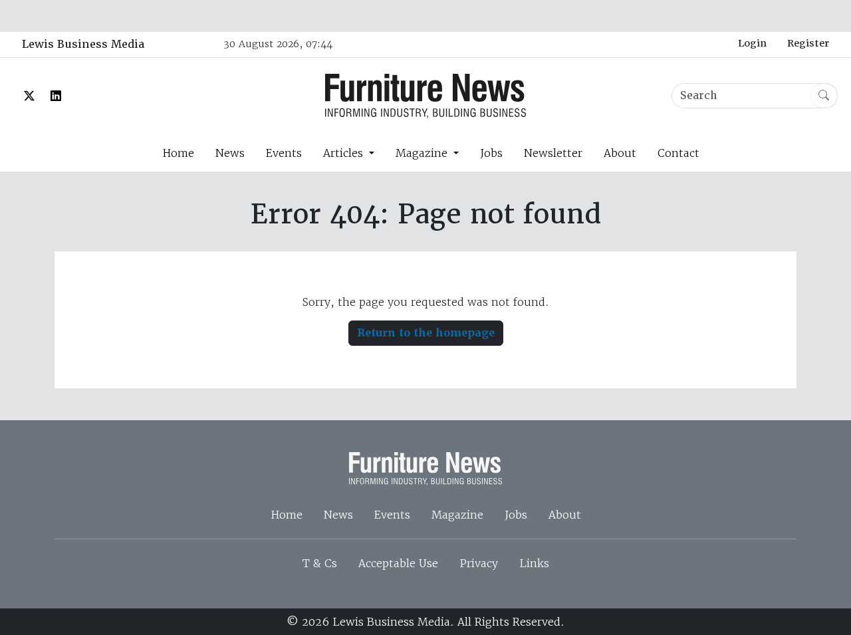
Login (752, 43)
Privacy (478, 563)
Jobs (491, 153)
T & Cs (320, 563)
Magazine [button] (423, 153)
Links (534, 563)
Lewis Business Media (83, 44)
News (230, 153)
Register (808, 43)
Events (284, 153)
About (620, 153)
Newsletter (553, 153)
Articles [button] (344, 153)
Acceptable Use (398, 563)
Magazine (457, 514)
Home (178, 153)
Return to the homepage (426, 333)
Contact (678, 153)
